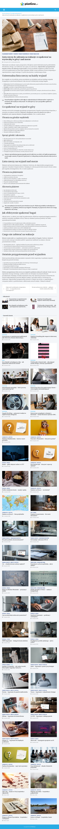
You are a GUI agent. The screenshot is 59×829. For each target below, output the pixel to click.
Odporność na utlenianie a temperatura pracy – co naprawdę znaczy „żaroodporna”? (16, 289)
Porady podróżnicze (23, 54)
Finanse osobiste (6, 538)
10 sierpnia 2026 (6, 541)
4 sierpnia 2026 (35, 694)
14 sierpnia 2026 (6, 442)
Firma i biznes (33, 562)
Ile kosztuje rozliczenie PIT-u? (39, 540)
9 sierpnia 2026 (6, 566)
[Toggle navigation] (4, 10)
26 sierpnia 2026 (6, 365)
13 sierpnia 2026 (6, 466)
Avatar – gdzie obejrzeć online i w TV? (13, 464)
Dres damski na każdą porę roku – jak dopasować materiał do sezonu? (18, 307)
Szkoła (36, 613)
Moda (3, 360)
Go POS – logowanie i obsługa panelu (41, 716)
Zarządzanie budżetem (16, 538)
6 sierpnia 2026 (6, 642)
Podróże (15, 54)
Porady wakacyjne (34, 54)
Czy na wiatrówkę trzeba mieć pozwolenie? (14, 615)
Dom (31, 512)
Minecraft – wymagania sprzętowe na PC (42, 740)
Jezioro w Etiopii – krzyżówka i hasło (41, 817)
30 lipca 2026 (6, 820)
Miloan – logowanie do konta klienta (13, 716)
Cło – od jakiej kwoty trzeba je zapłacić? (13, 564)
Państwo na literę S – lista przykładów (13, 514)
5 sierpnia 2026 (6, 669)
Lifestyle (10, 437)
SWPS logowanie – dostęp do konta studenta (15, 641)
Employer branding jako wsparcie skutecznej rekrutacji (46, 299)
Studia (8, 639)
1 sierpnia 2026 (6, 768)
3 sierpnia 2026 (35, 718)
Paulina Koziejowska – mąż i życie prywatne (14, 766)
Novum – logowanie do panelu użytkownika (15, 692)
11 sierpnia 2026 (6, 516)
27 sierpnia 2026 (35, 339)
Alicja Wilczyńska (16, 62)
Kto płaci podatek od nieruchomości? (12, 540)
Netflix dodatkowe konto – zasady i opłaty (14, 490)
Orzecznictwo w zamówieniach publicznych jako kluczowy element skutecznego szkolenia (18, 300)
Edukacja (4, 462)
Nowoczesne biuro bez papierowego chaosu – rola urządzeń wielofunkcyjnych (43, 388)
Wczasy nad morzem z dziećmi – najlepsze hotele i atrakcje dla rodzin (42, 288)
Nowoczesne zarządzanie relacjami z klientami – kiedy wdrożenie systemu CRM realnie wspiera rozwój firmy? (43, 415)
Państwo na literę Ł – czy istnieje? (40, 490)
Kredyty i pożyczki (14, 562)
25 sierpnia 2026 (35, 391)
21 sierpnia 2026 (6, 416)
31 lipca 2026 (6, 795)
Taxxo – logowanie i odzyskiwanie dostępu (43, 692)
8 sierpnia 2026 (6, 593)
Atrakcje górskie (6, 664)
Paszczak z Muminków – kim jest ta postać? (43, 438)
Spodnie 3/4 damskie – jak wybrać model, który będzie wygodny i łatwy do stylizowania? (14, 668)
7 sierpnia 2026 (6, 617)
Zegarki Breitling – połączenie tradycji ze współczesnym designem (14, 414)
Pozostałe (4, 334)
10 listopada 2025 (7, 62)
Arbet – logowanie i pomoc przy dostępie (42, 666)
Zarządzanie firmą (41, 562)
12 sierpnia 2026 (6, 492)
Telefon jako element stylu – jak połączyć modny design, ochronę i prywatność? (47, 307)
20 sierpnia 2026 (35, 416)
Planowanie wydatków (44, 538)
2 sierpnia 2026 (35, 742)
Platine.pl (33, 826)
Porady (34, 512)
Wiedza (8, 462)
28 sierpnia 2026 (6, 339)
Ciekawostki (5, 437)
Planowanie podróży (7, 54)
